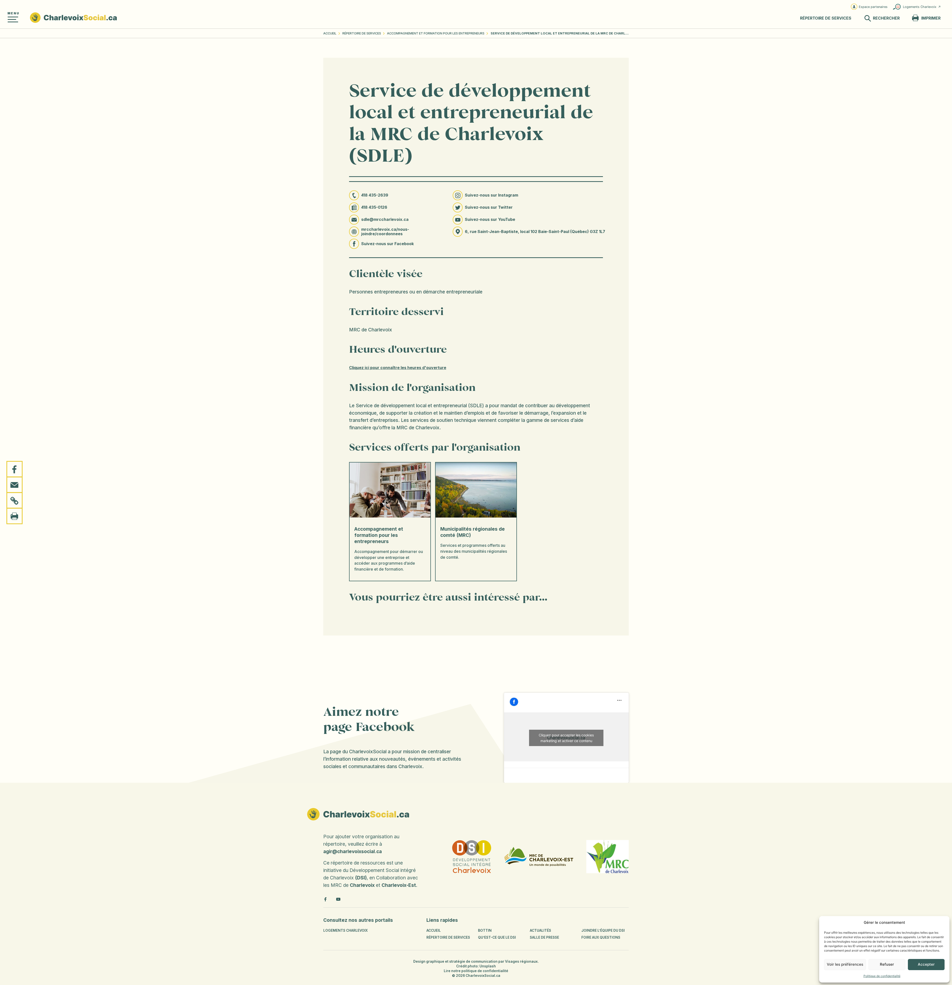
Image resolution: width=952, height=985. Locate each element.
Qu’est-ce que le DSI (497, 937)
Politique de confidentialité (881, 976)
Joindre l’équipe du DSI (603, 930)
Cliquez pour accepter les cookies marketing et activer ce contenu (566, 738)
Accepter (926, 964)
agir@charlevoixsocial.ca (352, 851)
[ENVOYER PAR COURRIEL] (14, 485)
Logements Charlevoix (919, 7)
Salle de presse (544, 937)
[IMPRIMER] (14, 516)
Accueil (329, 33)
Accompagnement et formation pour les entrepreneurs (435, 33)
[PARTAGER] (14, 469)
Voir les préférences (845, 964)
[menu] (12, 19)
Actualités (540, 930)
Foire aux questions (600, 937)
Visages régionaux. (522, 961)
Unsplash (487, 966)
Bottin (485, 930)
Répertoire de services (361, 33)
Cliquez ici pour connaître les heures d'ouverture (397, 367)
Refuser (887, 964)
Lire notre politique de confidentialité (476, 971)
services (825, 18)
